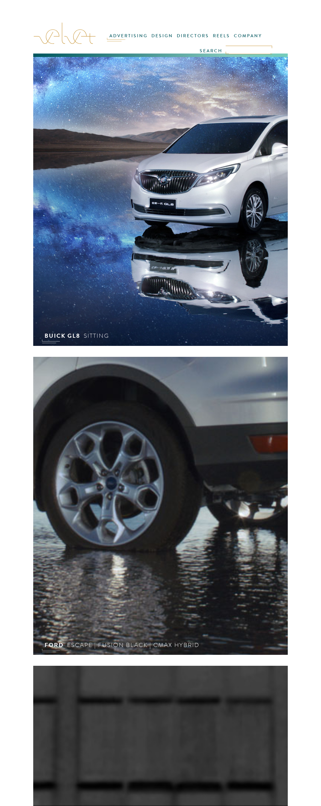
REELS (221, 36)
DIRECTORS (193, 36)
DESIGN (162, 36)
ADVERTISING (128, 36)
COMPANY (248, 36)
